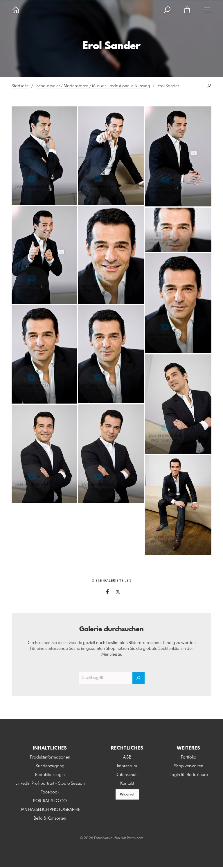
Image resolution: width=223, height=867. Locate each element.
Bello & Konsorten (50, 818)
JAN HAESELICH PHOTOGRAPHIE (50, 810)
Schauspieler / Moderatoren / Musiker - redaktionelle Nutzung (93, 86)
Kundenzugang (50, 766)
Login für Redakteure (189, 775)
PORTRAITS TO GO (50, 801)
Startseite (20, 86)
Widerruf (127, 794)
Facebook (50, 792)
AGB (127, 757)
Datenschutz (127, 775)
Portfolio (188, 757)
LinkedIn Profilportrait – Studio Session (50, 784)
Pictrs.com (135, 838)
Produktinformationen (50, 757)
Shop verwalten (188, 766)
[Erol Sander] (44, 155)
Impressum (127, 766)
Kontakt (127, 784)
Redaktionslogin (50, 775)
